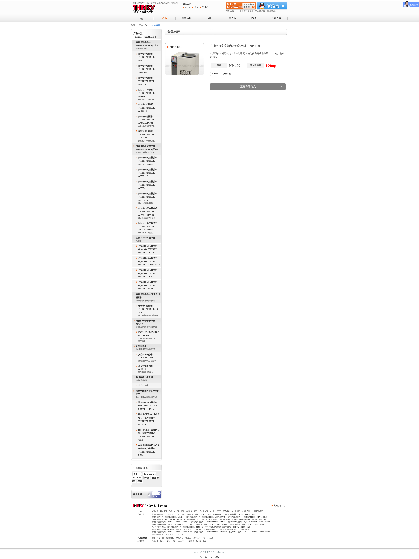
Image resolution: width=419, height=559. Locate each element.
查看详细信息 (248, 86)
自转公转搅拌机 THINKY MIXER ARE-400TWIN (147, 121)
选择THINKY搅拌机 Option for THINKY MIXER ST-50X (149, 273)
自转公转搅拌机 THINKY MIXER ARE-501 (147, 81)
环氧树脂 (155, 541)
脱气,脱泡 (179, 538)
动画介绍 (155, 511)
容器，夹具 (143, 385)
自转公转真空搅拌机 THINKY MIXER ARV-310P (149, 172)
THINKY (141, 511)
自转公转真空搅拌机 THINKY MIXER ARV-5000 (149, 198)
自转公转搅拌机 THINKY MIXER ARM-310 (147, 69)
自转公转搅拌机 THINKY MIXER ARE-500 (147, 136)
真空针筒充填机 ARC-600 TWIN (147, 357)
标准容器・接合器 (144, 378)
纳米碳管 (191, 541)
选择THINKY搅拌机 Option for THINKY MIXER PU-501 (149, 285)
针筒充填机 (145, 347)
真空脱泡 (188, 538)
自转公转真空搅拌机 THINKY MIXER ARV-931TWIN (149, 160)
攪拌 (140, 481)
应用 (196, 511)
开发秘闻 (226, 511)
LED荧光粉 (182, 541)
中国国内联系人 (257, 511)
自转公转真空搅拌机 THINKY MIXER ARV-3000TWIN (149, 213)
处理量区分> (150, 37)
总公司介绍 (204, 511)
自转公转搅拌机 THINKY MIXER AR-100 (147, 94)
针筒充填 (210, 538)
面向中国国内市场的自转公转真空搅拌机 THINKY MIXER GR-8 (149, 435)
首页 (133, 25)
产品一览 (143, 25)
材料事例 (141, 541)
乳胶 (204, 541)
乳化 (203, 538)
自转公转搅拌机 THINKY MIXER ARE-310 (147, 107)
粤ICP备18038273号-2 (209, 557)
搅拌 (153, 538)
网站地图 (187, 4)
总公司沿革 (246, 511)
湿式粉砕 (196, 538)
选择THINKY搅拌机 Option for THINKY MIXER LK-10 (149, 249)
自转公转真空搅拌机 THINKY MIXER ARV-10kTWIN (149, 227)
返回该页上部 (280, 505)
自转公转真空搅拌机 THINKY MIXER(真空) (147, 149)
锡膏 (174, 541)
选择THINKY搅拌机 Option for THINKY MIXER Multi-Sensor (149, 261)
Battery (137, 474)
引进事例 (180, 511)
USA (196, 7)
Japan (187, 7)
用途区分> (139, 37)
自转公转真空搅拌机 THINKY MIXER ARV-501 (149, 184)
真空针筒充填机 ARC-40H (146, 369)
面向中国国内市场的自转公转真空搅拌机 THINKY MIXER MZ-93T (149, 419)
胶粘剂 (162, 541)
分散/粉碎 (227, 74)
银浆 (168, 541)
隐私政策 (189, 511)
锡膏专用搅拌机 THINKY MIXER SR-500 (149, 310)
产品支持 (172, 511)
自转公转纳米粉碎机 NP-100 (146, 324)
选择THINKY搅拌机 (145, 239)
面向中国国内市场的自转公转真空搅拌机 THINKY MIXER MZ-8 (149, 450)
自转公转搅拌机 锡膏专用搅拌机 (148, 297)
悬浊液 (198, 541)
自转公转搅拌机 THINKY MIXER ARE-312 (147, 57)
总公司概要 (236, 511)
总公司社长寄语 (215, 511)
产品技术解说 (142, 538)
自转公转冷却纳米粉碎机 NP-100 (149, 336)
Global (205, 7)
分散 (146, 478)
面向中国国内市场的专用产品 (147, 394)
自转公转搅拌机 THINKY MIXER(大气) (147, 45)
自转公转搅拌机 (168, 538)
